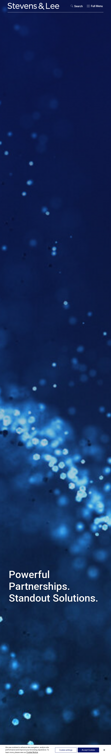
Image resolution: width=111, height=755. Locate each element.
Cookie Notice (32, 752)
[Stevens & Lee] (33, 6)
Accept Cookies (88, 750)
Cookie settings (65, 750)
